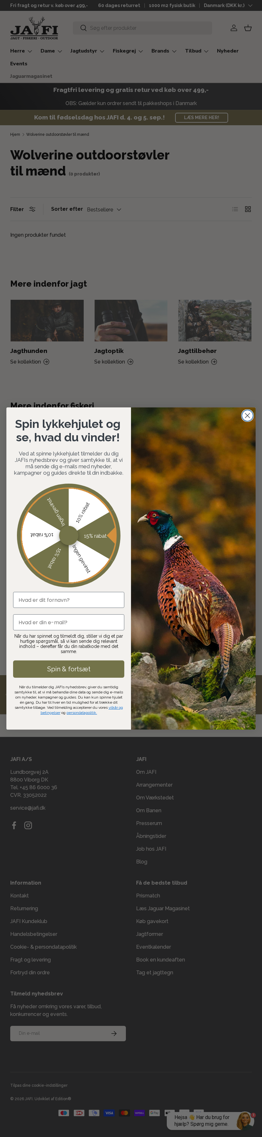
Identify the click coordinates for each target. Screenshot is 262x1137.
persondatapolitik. (81, 712)
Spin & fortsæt (68, 669)
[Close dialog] (247, 415)
